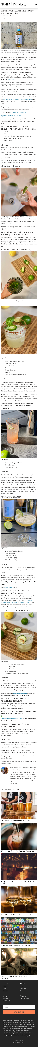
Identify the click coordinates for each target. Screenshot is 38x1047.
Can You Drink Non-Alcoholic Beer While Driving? (18, 977)
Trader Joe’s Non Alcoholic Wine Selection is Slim (18, 883)
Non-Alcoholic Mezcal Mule (19, 112)
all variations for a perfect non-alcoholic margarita (17, 99)
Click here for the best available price (11, 719)
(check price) (11, 79)
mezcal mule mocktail (20, 693)
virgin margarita (9, 587)
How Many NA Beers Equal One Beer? (16, 820)
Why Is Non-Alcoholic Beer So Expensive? (18, 851)
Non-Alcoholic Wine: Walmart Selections (17, 915)
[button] (36, 4)
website (8, 239)
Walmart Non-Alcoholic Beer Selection (17, 945)
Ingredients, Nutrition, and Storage (11, 115)
